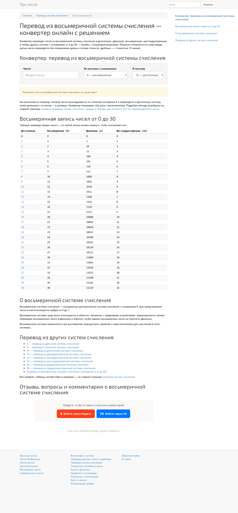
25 (22, 262)
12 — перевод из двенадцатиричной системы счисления (59, 354)
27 (22, 272)
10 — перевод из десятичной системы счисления (55, 350)
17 (22, 222)
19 (22, 232)
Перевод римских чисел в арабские (91, 459)
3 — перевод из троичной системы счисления (53, 347)
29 (22, 282)
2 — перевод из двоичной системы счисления (53, 343)
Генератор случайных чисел (87, 466)
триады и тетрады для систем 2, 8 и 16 (108, 109)
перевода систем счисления (118, 376)
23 (22, 252)
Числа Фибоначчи (30, 459)
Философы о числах (82, 455)
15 (22, 212)
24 (22, 257)
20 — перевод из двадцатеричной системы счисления (58, 364)
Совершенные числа (31, 473)
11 (22, 191)
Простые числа (28, 455)
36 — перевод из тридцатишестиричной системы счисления (61, 368)
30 (22, 287)
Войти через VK (113, 414)
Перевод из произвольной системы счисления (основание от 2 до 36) (66, 371)
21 (22, 242)
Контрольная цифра (82, 483)
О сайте (126, 459)
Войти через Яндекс (75, 414)
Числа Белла (27, 462)
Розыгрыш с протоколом (84, 476)
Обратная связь (131, 455)
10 (22, 186)
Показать (208, 4)
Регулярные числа (30, 469)
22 (22, 247)
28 (22, 277)
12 (22, 196)
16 (22, 217)
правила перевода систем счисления (62, 109)
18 (22, 227)
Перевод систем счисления (86, 462)
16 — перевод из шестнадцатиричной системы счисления (60, 361)
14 (22, 207)
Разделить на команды (84, 473)
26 (22, 267)
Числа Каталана (29, 466)
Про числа (28, 4)
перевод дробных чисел (145, 109)
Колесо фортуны (80, 469)
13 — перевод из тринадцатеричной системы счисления (59, 357)
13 (22, 201)
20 (22, 237)
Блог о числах (79, 480)
